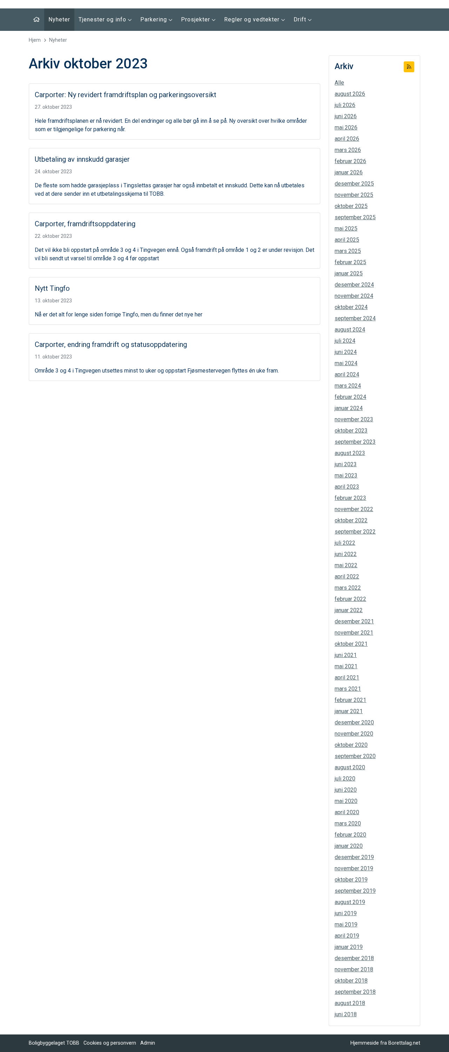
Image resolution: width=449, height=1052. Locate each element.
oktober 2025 (351, 206)
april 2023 (347, 486)
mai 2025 (346, 228)
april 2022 (347, 576)
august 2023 (350, 453)
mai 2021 (346, 666)
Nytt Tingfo (52, 288)
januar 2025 (349, 273)
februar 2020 (350, 834)
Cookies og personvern (109, 1043)
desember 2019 (354, 857)
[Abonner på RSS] (409, 66)
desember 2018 (354, 958)
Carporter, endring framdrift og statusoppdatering (111, 344)
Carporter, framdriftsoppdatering (85, 224)
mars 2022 (348, 587)
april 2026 (347, 138)
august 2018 (350, 1003)
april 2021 (347, 677)
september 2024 (355, 318)
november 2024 (354, 296)
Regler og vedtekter (252, 19)
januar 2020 (349, 846)
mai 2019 (346, 924)
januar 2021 (349, 711)
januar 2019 (349, 947)
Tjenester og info (103, 19)
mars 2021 (348, 688)
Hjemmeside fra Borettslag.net (385, 1043)
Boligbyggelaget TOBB (54, 1043)
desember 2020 (354, 722)
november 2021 (354, 632)
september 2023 (355, 441)
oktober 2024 (351, 307)
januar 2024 (349, 408)
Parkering (154, 19)
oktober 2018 (351, 980)
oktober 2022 (351, 520)
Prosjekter (196, 19)
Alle (339, 82)
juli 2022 (345, 543)
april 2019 (347, 935)
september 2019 (355, 890)
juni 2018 (346, 1014)
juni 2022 (346, 554)
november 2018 (354, 969)
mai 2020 (346, 801)
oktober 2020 (351, 745)
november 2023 (354, 419)
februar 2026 (350, 161)
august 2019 (350, 902)
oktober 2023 (351, 430)
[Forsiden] (36, 19)
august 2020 (350, 767)
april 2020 (347, 812)
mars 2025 (348, 251)
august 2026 (350, 94)
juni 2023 (346, 464)
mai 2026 (346, 127)
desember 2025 (354, 183)
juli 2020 (345, 778)
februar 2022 (350, 599)
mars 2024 (348, 385)
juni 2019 (346, 913)
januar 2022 (349, 610)
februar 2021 (350, 700)
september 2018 (355, 992)
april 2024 (347, 374)
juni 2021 (346, 655)
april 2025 (347, 239)
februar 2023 (350, 498)
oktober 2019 (351, 879)
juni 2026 (346, 116)
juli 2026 (345, 105)
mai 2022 (346, 565)
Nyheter (59, 19)
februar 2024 (350, 397)
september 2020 (355, 756)
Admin (147, 1043)
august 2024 (350, 329)
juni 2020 (346, 789)
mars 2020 (348, 823)
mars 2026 (348, 150)
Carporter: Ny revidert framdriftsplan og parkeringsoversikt (125, 95)
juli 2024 (345, 340)
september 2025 (355, 217)
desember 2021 (354, 621)
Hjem (35, 40)
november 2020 (354, 733)
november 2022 (354, 509)
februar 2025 (350, 262)
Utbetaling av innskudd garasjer (82, 159)
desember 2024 (354, 284)
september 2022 (355, 531)
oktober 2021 (351, 644)
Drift (301, 19)
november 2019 (354, 868)
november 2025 (354, 195)
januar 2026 (349, 172)
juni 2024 (346, 352)
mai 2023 (346, 475)
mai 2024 (346, 363)
